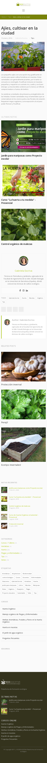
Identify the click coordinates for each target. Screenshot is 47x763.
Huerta (24, 298)
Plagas (28, 589)
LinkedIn (8, 655)
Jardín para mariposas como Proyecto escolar (26, 488)
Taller (29, 593)
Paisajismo (20, 589)
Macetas (31, 298)
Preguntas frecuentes (10, 638)
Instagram (12, 655)
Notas (4, 589)
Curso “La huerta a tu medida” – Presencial (25, 497)
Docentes (26, 577)
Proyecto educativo (8, 593)
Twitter (9, 309)
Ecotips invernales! (11, 464)
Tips (32, 38)
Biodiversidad (27, 573)
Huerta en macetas (9, 627)
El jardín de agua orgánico (12, 633)
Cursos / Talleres (7, 543)
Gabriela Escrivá (14, 298)
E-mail (22, 655)
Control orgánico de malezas (16, 244)
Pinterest (21, 309)
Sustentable (21, 593)
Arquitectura (16, 573)
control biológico (7, 577)
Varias (3, 560)
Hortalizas (5, 546)
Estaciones (5, 581)
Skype (17, 655)
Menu (23, 11)
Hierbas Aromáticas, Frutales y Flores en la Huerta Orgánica (22, 621)
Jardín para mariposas (9, 585)
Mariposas (36, 585)
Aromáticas (6, 573)
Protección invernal (11, 384)
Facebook (3, 309)
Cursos (18, 577)
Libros (21, 585)
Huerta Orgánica (8, 609)
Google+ (15, 309)
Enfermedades (36, 577)
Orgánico (40, 298)
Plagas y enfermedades (10, 553)
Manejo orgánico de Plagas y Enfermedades (19, 614)
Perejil (4, 422)
